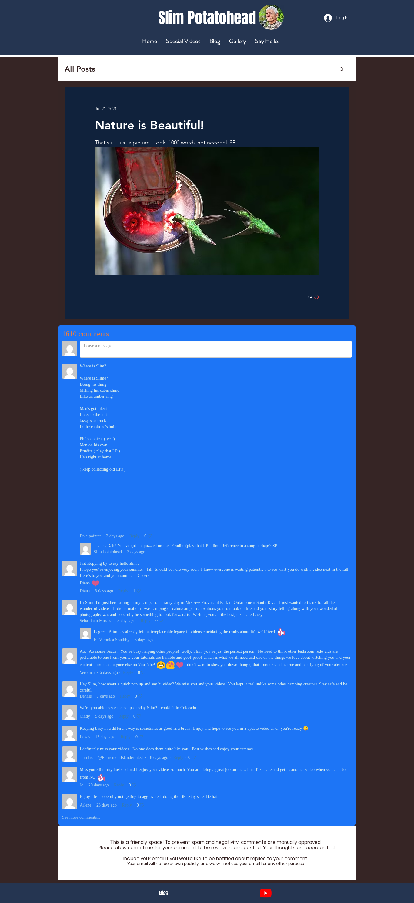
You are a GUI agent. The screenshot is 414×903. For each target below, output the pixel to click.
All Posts (80, 68)
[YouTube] (266, 893)
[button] (342, 68)
